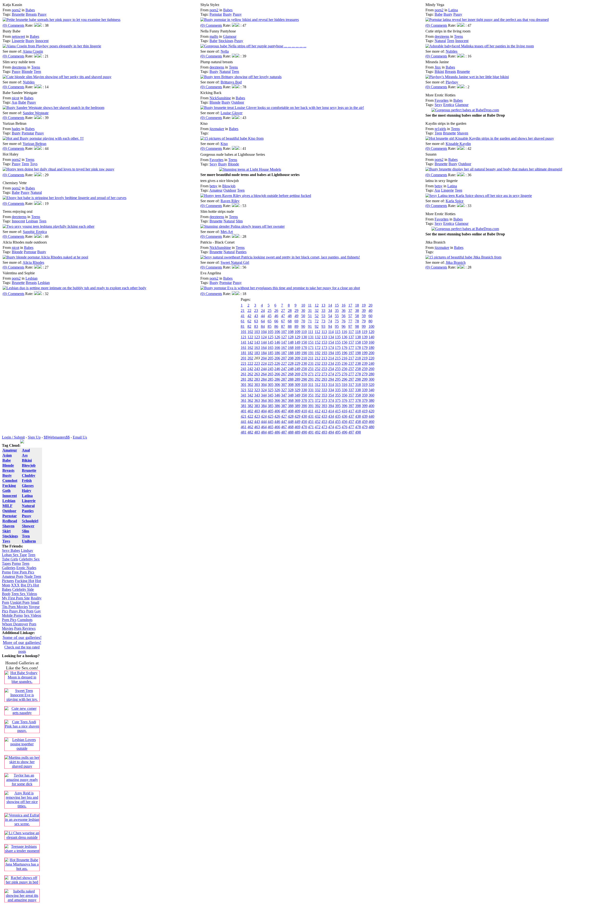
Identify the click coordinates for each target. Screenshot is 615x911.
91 (310, 326)
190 (304, 353)
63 (256, 321)
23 (256, 310)
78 (357, 321)
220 (371, 358)
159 (365, 342)
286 (277, 379)
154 (331, 342)
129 (297, 337)
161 (243, 348)
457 (351, 422)
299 (365, 379)
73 (323, 321)
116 (344, 332)
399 (365, 406)
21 (243, 310)
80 (370, 321)
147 (284, 342)
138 (358, 337)
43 (256, 316)
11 (310, 305)
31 (310, 310)
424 (264, 416)
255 (338, 369)
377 (351, 400)
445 (270, 422)
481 (243, 432)
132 (317, 337)
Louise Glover (231, 113)
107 (284, 332)
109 (297, 332)
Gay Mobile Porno (21, 613)
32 (317, 310)
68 (290, 321)
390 (304, 406)
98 (357, 326)
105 (270, 332)
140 (371, 337)
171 (311, 348)
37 (350, 310)
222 (250, 363)
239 (365, 363)
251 (311, 369)
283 (257, 379)
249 (297, 369)
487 (284, 432)
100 (371, 326)
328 (291, 390)
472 (317, 427)
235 (338, 363)
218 (358, 358)
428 (291, 416)
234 (331, 363)
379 (365, 400)
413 (324, 411)
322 (250, 390)
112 (317, 332)
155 (338, 342)
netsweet (18, 36)
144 (264, 342)
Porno (16, 563)
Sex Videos (32, 615)
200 (371, 353)
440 (371, 416)
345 (270, 395)
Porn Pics (9, 620)
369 (297, 400)
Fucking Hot (24, 581)
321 (243, 390)
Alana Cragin (33, 51)
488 (291, 432)
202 (250, 358)
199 (365, 353)
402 (250, 411)
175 (338, 348)
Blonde (27, 71)
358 (358, 395)
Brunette (18, 14)
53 (323, 316)
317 (351, 385)
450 (304, 422)
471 (311, 427)
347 (284, 395)
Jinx (438, 67)
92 (317, 326)
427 (284, 416)
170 (304, 348)
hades (16, 129)
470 (304, 427)
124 (264, 337)
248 (291, 369)
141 (243, 342)
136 (344, 337)
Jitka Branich (456, 262)
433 (324, 416)
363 (257, 400)
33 (323, 310)
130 (304, 337)
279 (365, 374)
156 (344, 342)
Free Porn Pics (23, 572)
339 (365, 390)
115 (337, 332)
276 (344, 374)
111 (310, 332)
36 (343, 310)
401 (243, 411)
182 (250, 353)
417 (351, 411)
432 (317, 416)
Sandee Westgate (36, 113)
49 (296, 316)
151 (311, 342)
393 (324, 406)
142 (250, 342)
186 (277, 353)
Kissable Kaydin (458, 144)
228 (291, 363)
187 (284, 353)
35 (337, 310)
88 (290, 326)
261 (243, 374)
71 (310, 321)
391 (311, 406)
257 (351, 369)
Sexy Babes (11, 550)
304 (264, 385)
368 (291, 400)
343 (257, 395)
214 (331, 358)
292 (317, 379)
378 (358, 400)
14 (330, 305)
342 (250, 395)
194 (331, 353)
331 (311, 390)
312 (317, 385)
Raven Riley (230, 201)
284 (264, 379)
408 (291, 411)
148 (291, 342)
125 (270, 337)
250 (304, 369)
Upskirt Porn (20, 602)
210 (304, 358)
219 (365, 358)
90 (303, 326)
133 (324, 337)
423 (257, 416)
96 (343, 326)
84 (263, 326)
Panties (241, 252)
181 (243, 353)
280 (371, 374)
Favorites (442, 100)
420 (371, 411)
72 (317, 321)
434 (331, 416)
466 (277, 427)
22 (249, 310)
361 (243, 400)
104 (264, 332)
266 (277, 374)
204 (264, 358)
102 (250, 332)
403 (257, 411)
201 (243, 358)
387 (284, 406)
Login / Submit (13, 437)
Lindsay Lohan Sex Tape (17, 552)
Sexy (438, 105)
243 (257, 369)
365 (270, 400)
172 (317, 348)
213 (324, 358)
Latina (453, 10)
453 (324, 422)
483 (257, 432)
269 (297, 374)
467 (284, 427)
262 (250, 374)
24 (263, 310)
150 (304, 342)
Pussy (42, 14)
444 (264, 422)
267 (284, 374)
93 (323, 326)
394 (331, 406)
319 (365, 385)
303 (257, 385)
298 (358, 379)
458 (358, 422)
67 (283, 321)
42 (249, 316)
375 (338, 400)
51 (310, 316)
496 (344, 432)
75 (337, 321)
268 (291, 374)
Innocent (42, 41)
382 (250, 406)
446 (277, 422)
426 (277, 416)
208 (291, 358)
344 (264, 395)
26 (276, 310)
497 (351, 432)
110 (304, 332)
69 (296, 321)
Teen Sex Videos (24, 594)
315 (338, 385)
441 (243, 422)
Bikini (439, 71)
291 (311, 379)
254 (331, 369)
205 (270, 358)
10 (303, 305)
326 (277, 390)
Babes (30, 10)
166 (277, 348)
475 (338, 427)
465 (270, 427)
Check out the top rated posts (22, 649)
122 (250, 337)
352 (317, 395)
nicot (15, 98)
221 (243, 363)
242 (250, 369)
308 (291, 385)
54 (330, 316)
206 (277, 358)
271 (311, 374)
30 (303, 310)
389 (297, 406)
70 (303, 321)
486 (277, 432)
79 (364, 321)
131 (311, 337)
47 (283, 316)
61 (243, 321)
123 (257, 337)
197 (351, 353)
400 (371, 406)
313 (324, 385)
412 (317, 411)
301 (243, 385)
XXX (15, 585)
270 (304, 374)
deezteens (442, 36)
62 (249, 321)
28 (290, 310)
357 (351, 395)
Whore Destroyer (15, 624)
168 (291, 348)
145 (270, 342)
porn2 (16, 10)
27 (283, 310)
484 (264, 432)
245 (270, 369)
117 (351, 332)
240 (371, 363)
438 (358, 416)
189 (297, 353)
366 (277, 400)
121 (243, 337)
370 (304, 400)
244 (264, 369)
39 (364, 310)
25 (269, 310)
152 (317, 342)
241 (243, 369)
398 (358, 406)
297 (351, 379)
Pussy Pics (17, 611)
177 (351, 348)
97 (350, 326)
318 (358, 385)
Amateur (215, 190)
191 (311, 353)
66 (276, 321)
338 (358, 390)
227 (284, 363)
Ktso (224, 144)
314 (331, 385)
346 (277, 395)
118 (358, 332)
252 (317, 369)
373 (324, 400)
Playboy (452, 82)
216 (344, 358)
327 (284, 390)
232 (317, 363)
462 (250, 427)
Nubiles (451, 51)
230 (304, 363)
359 (365, 395)
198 (358, 353)
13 (323, 305)
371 (311, 400)
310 (304, 385)
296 (344, 379)
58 (357, 316)
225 (270, 363)
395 (338, 406)
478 (358, 427)
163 (257, 348)
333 (324, 390)
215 (338, 358)
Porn (29, 611)
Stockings (225, 41)
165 (270, 348)
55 (337, 316)
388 (291, 406)
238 (358, 363)
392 (317, 406)
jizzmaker (216, 129)
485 (270, 432)
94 (330, 326)
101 (243, 332)
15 (337, 305)
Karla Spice (454, 201)
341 (243, 395)
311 (311, 385)
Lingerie (18, 41)
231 (311, 363)
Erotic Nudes (26, 568)
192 (317, 353)
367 (284, 400)
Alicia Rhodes (33, 262)
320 (371, 385)
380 (371, 400)
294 (331, 379)
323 (257, 390)
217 (351, 358)
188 (291, 353)
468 (291, 427)
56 (343, 316)
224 (264, 363)
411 (311, 411)
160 (371, 342)
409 (297, 411)
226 (277, 363)
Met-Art (227, 232)
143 (257, 342)
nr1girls (440, 129)
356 (344, 395)
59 (364, 316)
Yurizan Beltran (34, 144)
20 (370, 305)
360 (371, 395)
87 (283, 326)
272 (317, 374)
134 (331, 337)
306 (277, 385)
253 (324, 369)
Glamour (229, 36)
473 (324, 427)
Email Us (80, 437)
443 (257, 422)
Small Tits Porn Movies (20, 604)
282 (250, 379)
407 (284, 411)
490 (304, 432)
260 (371, 369)
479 (365, 427)
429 (297, 416)
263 (257, 374)
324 (264, 390)
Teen (450, 41)
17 (350, 305)
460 (371, 422)
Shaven (462, 133)
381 (243, 406)
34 (330, 310)
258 (358, 369)
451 (311, 422)
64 (263, 321)
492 (317, 432)
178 (358, 348)
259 (365, 369)
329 (297, 390)
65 (269, 321)
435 (338, 416)
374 (331, 400)
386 (277, 406)
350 (304, 395)
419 (365, 411)
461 (243, 427)
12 (317, 305)
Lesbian (32, 221)
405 (270, 411)
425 (270, 416)
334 (331, 390)
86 (276, 326)
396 (344, 406)
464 (264, 427)
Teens (458, 36)
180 (371, 348)
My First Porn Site (16, 598)
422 (250, 416)
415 (338, 411)
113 (324, 332)
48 (290, 316)
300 (371, 379)
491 (311, 432)
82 (249, 326)
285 (270, 379)
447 (284, 422)
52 (317, 316)
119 (364, 332)
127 (284, 337)
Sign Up (34, 437)
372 (317, 400)
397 (351, 406)
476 (344, 427)
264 (264, 374)
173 (324, 348)
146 (277, 342)
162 (250, 348)
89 (296, 326)
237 (351, 363)
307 (284, 385)
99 (364, 326)
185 (270, 353)
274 (331, 374)
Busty (227, 14)
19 (364, 305)
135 (338, 337)
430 (304, 416)
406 (277, 411)
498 (358, 432)
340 (371, 390)
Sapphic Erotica (35, 232)
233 (324, 363)
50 (303, 316)
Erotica (448, 105)
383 (257, 406)
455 (338, 422)
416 (344, 411)
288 (291, 379)
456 (344, 422)
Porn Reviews (25, 628)
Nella (225, 51)
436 (344, 416)
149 (297, 342)
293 (324, 379)
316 (344, 385)
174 (331, 348)
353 (324, 395)
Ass (14, 102)
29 (296, 310)
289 (297, 379)
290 (304, 379)
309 (297, 385)
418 (358, 411)
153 (324, 342)
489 (297, 432)
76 (343, 321)
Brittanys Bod (231, 82)
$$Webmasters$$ (57, 437)
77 (350, 321)
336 (344, 390)
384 (264, 406)
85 (269, 326)
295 (338, 379)
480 (371, 427)
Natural (440, 41)
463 (257, 427)
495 (338, 432)
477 (351, 427)
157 (351, 342)
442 (250, 422)
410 (304, 411)
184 (264, 353)
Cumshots (24, 620)
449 (297, 422)
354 (331, 395)
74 (330, 321)
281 (243, 379)
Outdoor (237, 102)
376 (344, 400)
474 (331, 427)
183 (257, 353)
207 (284, 358)
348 (291, 395)
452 (317, 422)
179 (365, 348)
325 (270, 390)
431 (311, 416)
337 (351, 390)
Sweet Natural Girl (235, 262)
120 (371, 332)
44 (263, 316)
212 (317, 358)
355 (338, 395)
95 (337, 326)
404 (264, 411)
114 (331, 332)
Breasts (31, 14)
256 (344, 369)
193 (324, 353)
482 (250, 432)
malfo (213, 36)
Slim (239, 221)
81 (243, 326)
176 (344, 348)
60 (370, 316)
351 (311, 395)
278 (358, 374)
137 (351, 337)
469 (297, 427)
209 (297, 358)
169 (297, 348)
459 (365, 422)
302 (250, 385)
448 (291, 422)
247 (284, 369)
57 (350, 316)
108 (291, 332)
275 (338, 374)
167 (284, 348)
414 (331, 411)
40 (370, 310)
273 (324, 374)
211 (311, 358)
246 (277, 369)
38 (357, 310)
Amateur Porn (12, 576)
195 (338, 353)
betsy (213, 186)
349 (297, 395)
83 (256, 326)
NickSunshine (220, 98)
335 (338, 390)
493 (324, 432)
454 (331, 422)
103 (257, 332)
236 (344, 363)
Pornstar (215, 14)
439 (365, 416)
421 (243, 416)
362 (250, 400)
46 (276, 316)
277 (351, 374)
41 (243, 316)
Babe (439, 14)
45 (269, 316)
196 (344, 353)
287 (284, 379)
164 (264, 348)
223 (257, 363)
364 (264, 400)
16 (343, 305)
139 (365, 337)
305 (270, 385)
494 (331, 432)
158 (358, 342)
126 (277, 337)
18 (357, 305)
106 (277, 332)
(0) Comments (13, 25)
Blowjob (228, 186)
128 (291, 337)
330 (304, 390)
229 (297, 363)
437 (351, 416)
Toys (33, 164)
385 (270, 406)
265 (270, 374)
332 (317, 390)
